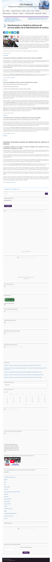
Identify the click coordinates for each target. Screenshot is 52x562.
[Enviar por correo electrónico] (15, 32)
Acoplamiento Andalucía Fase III (9, 477)
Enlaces (28, 10)
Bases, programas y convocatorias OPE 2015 (12, 491)
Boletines (21, 13)
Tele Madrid (13, 182)
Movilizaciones (7, 189)
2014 (5, 482)
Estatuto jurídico (7, 486)
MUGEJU (44, 13)
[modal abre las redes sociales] (18, 32)
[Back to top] (49, 559)
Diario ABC (13, 133)
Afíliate (8, 10)
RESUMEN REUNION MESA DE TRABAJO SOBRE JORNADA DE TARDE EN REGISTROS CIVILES (38, 19)
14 (32, 398)
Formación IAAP (38, 13)
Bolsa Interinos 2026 (29, 13)
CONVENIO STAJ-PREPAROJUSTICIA (10, 513)
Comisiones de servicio (16, 10)
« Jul (25, 404)
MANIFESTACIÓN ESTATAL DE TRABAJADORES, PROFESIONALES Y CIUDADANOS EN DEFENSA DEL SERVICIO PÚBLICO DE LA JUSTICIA (13, 20)
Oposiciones (15, 13)
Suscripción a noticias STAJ (8, 516)
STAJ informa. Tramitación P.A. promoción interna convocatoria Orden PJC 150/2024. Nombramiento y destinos (23, 374)
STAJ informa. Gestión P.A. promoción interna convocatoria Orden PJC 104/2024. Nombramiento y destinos (23, 377)
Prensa (12, 189)
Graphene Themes (12, 560)
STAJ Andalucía (26, 4)
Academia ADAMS (7, 503)
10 (7, 398)
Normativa (37, 10)
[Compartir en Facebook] (4, 32)
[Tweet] (7, 32)
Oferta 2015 (6, 496)
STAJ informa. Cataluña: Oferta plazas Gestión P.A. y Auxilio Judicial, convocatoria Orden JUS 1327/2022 (22, 365)
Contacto (24, 10)
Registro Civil (16, 189)
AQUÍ (8, 472)
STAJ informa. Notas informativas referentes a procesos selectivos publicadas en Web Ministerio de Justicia (23, 372)
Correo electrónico (8, 200)
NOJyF (32, 10)
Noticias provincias (7, 13)
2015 (5, 484)
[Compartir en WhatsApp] (10, 32)
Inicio (4, 10)
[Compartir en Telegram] (12, 32)
